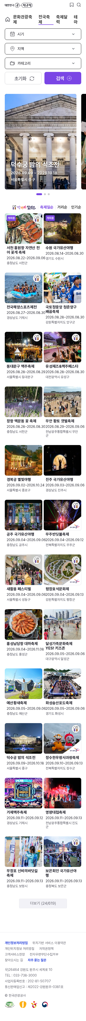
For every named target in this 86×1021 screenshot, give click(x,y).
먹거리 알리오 (24, 207)
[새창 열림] (10, 1004)
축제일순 (47, 207)
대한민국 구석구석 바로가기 (18, 5)
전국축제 (44, 19)
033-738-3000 (25, 975)
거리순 (62, 207)
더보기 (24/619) (43, 903)
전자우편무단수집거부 (44, 954)
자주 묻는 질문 (37, 960)
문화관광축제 (22, 19)
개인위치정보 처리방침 (19, 949)
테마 (76, 19)
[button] (39, 194)
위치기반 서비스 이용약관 (49, 943)
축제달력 (62, 19)
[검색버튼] (78, 4)
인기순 (76, 207)
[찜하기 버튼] (71, 4)
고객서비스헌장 (15, 954)
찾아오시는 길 (14, 960)
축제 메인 (8, 19)
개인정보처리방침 (16, 943)
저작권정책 (46, 949)
